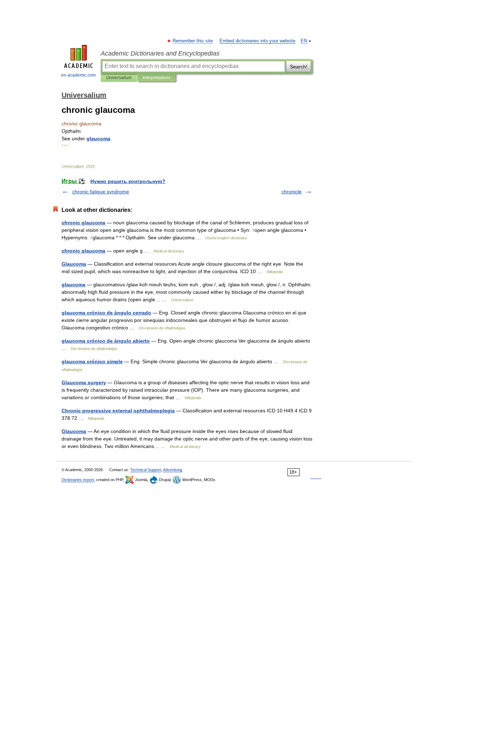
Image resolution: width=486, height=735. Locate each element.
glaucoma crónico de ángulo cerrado (106, 313)
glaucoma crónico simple (92, 361)
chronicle (291, 191)
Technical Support (145, 470)
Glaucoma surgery (84, 382)
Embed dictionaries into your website (257, 40)
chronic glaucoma (83, 222)
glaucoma (73, 284)
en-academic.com (78, 75)
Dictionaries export (78, 480)
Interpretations (156, 77)
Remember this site (193, 40)
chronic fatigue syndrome (100, 191)
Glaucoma (74, 264)
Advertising (172, 470)
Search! (298, 66)
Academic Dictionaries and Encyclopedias (160, 53)
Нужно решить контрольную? (127, 181)
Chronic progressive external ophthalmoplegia (118, 410)
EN (304, 40)
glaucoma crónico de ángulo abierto (106, 341)
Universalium (119, 77)
